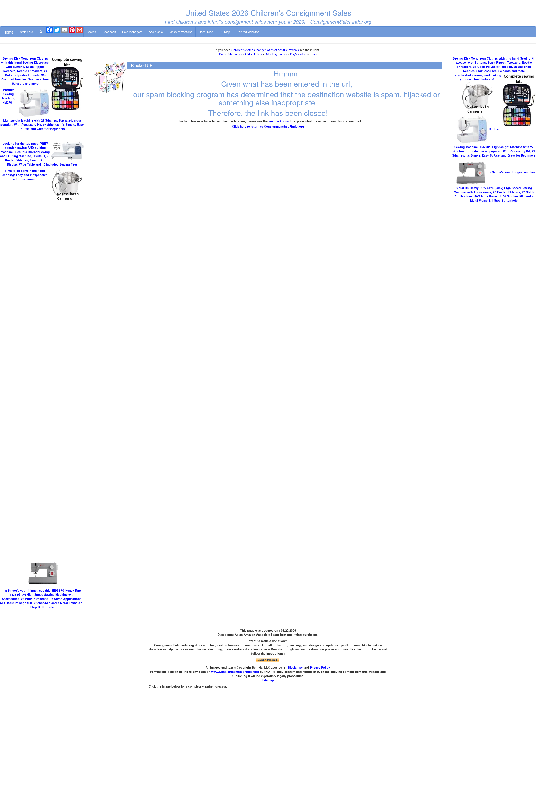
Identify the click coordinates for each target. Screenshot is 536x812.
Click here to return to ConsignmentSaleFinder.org (268, 126)
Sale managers (132, 32)
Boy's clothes (299, 54)
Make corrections (180, 32)
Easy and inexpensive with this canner (24, 174)
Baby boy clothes (276, 54)
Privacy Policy (320, 667)
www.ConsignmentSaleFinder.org (235, 672)
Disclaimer (295, 667)
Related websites (248, 32)
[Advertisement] (42, 389)
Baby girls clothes (230, 54)
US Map (224, 32)
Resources (206, 32)
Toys (313, 54)
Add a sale (156, 32)
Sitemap (268, 680)
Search (91, 32)
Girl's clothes (253, 54)
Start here (26, 32)
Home (8, 32)
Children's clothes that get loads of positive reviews (265, 50)
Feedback (109, 32)
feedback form (278, 121)
